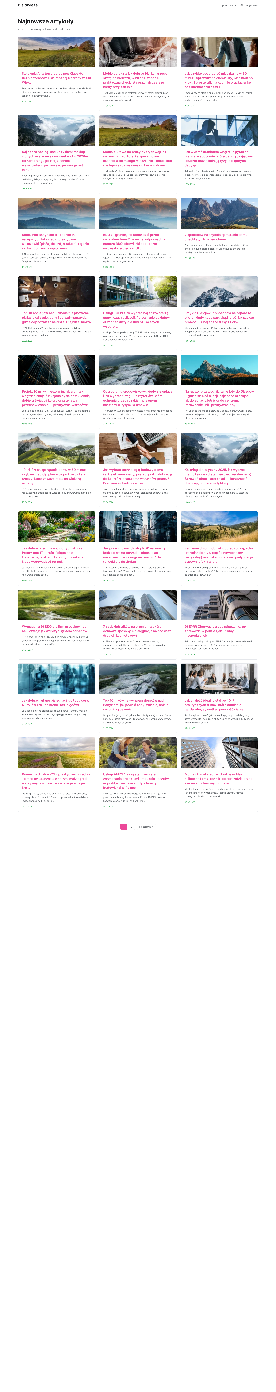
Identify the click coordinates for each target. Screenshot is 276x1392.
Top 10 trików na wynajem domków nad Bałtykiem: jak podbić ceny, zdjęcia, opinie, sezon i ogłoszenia (136, 704)
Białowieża (28, 5)
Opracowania (228, 5)
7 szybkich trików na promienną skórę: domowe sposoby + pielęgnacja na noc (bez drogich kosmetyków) (137, 631)
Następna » (146, 826)
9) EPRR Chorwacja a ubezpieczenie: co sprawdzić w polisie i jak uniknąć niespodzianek (215, 631)
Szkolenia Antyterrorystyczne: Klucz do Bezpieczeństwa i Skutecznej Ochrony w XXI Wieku (56, 78)
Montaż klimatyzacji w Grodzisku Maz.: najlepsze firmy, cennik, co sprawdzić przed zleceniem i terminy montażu (219, 778)
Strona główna (249, 5)
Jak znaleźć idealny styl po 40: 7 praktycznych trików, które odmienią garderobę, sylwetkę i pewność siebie (214, 704)
